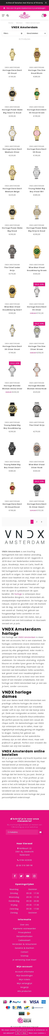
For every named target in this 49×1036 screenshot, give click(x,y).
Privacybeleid (24, 932)
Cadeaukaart (24, 940)
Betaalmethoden (24, 936)
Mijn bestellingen (24, 975)
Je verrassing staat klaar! (24, 959)
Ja (18, 1033)
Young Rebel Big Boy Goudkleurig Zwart (12, 428)
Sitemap (24, 956)
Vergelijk (24, 987)
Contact (24, 952)
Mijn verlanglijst (24, 983)
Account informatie (24, 971)
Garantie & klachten (24, 948)
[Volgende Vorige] (41, 522)
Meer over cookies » (37, 1033)
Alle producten (24, 991)
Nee (24, 1033)
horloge (18, 594)
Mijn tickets (24, 979)
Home (10, 23)
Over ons (24, 924)
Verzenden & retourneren (24, 944)
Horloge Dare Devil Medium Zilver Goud (12, 152)
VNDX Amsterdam (27, 637)
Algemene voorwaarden (24, 928)
